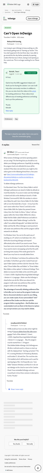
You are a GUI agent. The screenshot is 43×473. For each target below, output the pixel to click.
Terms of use (22, 459)
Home (6, 10)
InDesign (27, 10)
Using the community (11, 459)
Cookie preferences (10, 463)
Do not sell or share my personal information (17, 466)
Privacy (30, 459)
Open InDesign (33, 18)
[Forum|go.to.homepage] (13, 4)
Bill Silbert (10, 152)
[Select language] (28, 4)
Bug (16, 119)
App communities (17, 10)
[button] (4, 5)
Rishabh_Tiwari (14, 71)
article (34, 91)
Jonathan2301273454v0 (19, 323)
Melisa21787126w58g (14, 41)
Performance (8, 119)
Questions (7, 12)
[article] (21, 235)
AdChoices (10, 470)
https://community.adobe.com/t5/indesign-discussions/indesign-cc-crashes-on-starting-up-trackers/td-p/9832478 (19, 177)
